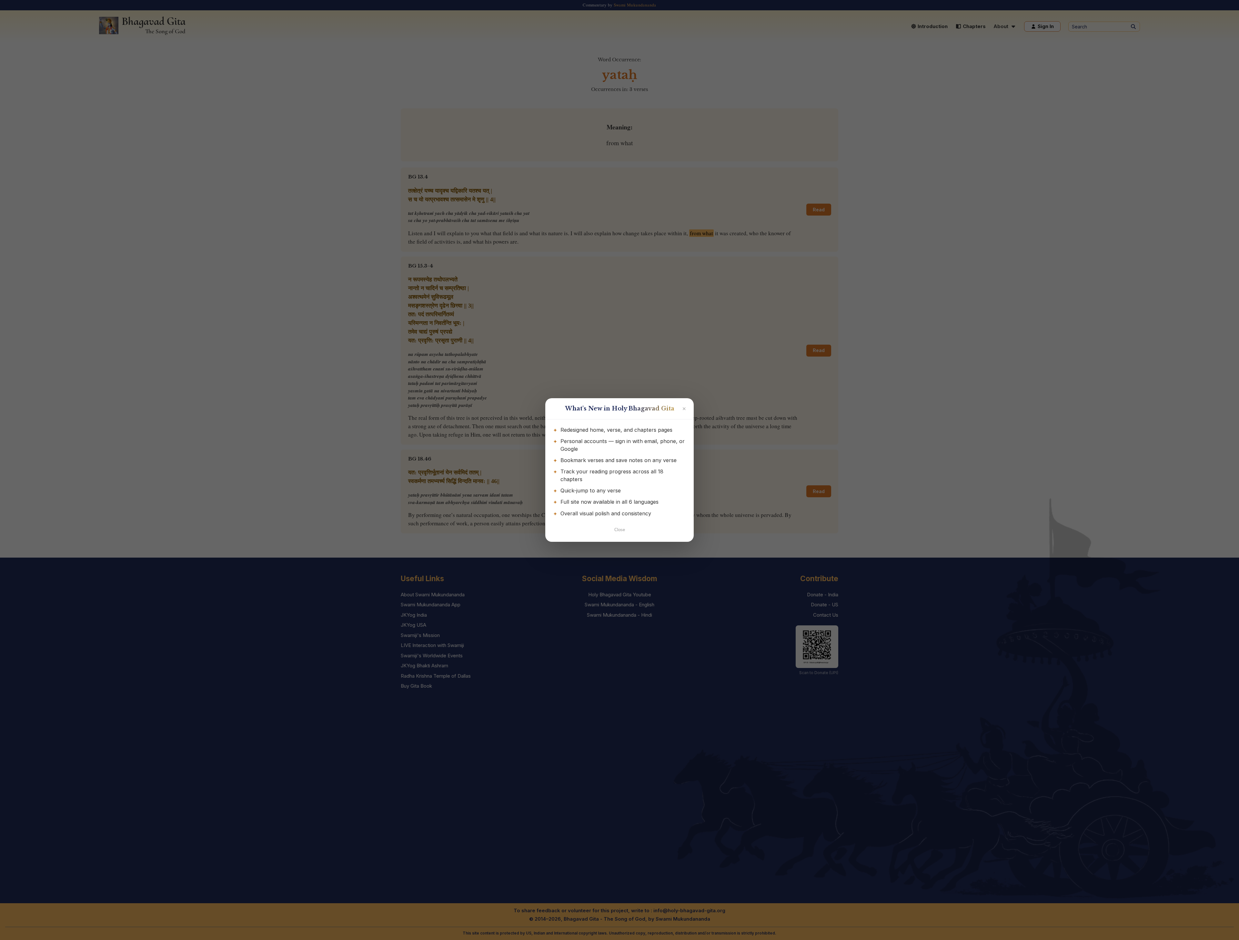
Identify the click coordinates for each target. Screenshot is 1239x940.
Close (619, 529)
